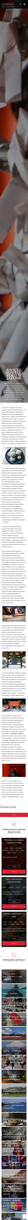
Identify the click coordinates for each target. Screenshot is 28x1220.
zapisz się (14, 871)
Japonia (14, 815)
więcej (14, 866)
